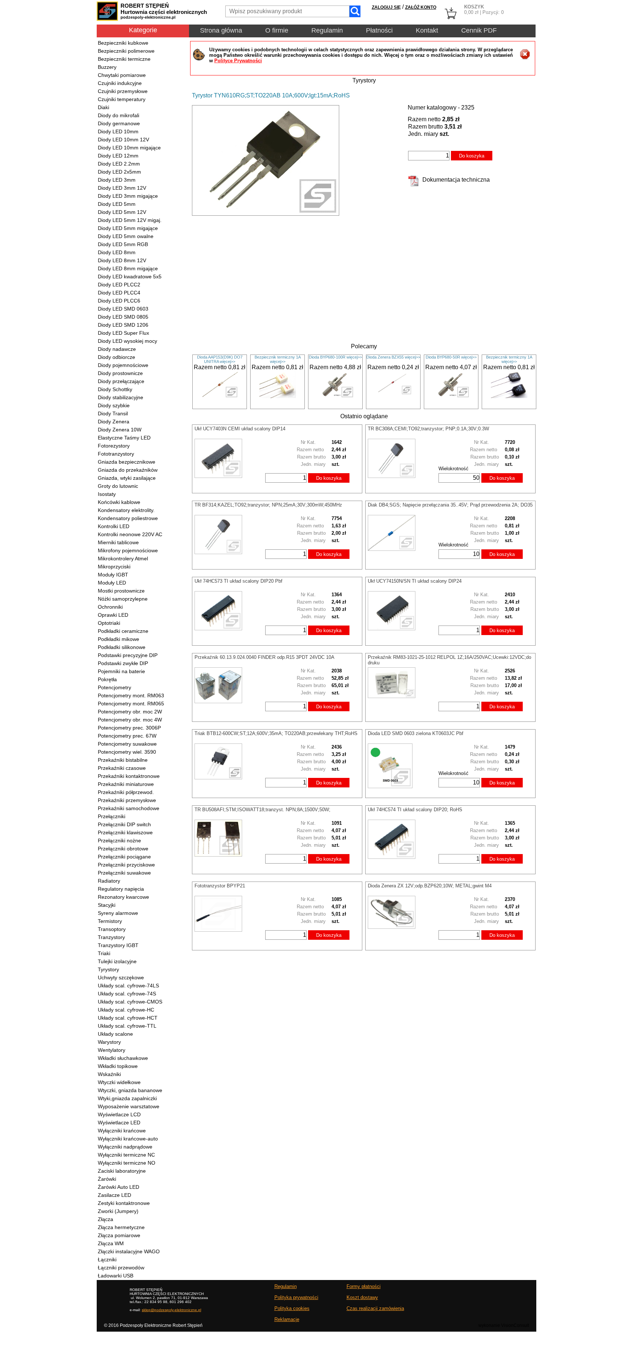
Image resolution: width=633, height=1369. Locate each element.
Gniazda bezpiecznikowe (126, 462)
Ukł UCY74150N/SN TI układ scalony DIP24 (415, 581)
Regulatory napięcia (121, 889)
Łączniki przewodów (121, 1267)
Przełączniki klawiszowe (125, 832)
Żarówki (107, 1179)
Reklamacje (286, 1319)
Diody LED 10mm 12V (123, 139)
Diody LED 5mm (117, 204)
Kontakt (427, 30)
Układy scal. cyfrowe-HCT (128, 1018)
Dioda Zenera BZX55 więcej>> (393, 357)
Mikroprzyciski (114, 567)
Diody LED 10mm (118, 131)
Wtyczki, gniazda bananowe (130, 1090)
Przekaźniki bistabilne (123, 760)
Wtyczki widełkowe (119, 1082)
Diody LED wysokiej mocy (127, 341)
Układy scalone (115, 1034)
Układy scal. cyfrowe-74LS (128, 985)
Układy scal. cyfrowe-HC (126, 1010)
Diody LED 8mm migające (128, 268)
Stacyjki (106, 905)
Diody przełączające (121, 381)
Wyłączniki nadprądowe (125, 1147)
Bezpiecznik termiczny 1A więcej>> (278, 359)
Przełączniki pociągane (124, 857)
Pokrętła (107, 679)
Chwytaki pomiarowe (122, 75)
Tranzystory (111, 937)
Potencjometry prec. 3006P (129, 728)
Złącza (105, 1219)
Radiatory (109, 881)
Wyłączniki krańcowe (122, 1131)
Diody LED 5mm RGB (123, 244)
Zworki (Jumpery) (118, 1211)
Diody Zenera (113, 421)
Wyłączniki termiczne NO (126, 1163)
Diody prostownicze (120, 373)
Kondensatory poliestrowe (128, 518)
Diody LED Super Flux (123, 333)
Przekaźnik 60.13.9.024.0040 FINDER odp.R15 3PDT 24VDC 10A (264, 657)
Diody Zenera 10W (119, 430)
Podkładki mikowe (118, 639)
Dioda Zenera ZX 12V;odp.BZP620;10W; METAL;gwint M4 (430, 885)
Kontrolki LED (113, 526)
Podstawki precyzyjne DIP (128, 655)
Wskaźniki (109, 1074)
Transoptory (112, 929)
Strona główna (221, 30)
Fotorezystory (114, 446)
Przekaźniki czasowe (122, 768)
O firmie (276, 30)
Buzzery (107, 67)
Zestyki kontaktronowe (124, 1203)
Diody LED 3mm (117, 180)
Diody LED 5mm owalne (125, 236)
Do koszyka (471, 156)
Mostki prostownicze (121, 591)
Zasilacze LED (114, 1195)
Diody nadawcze (117, 349)
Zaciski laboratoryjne (122, 1171)
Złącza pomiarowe (119, 1235)
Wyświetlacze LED (119, 1122)
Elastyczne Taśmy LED (124, 438)
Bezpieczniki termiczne (124, 59)
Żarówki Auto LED (118, 1187)
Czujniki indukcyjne (120, 83)
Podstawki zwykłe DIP (123, 663)
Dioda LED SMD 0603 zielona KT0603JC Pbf (415, 733)
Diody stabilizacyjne (120, 397)
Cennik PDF (479, 30)
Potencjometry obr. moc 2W (130, 712)
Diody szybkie (114, 405)
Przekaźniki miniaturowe (126, 784)
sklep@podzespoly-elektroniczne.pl (171, 1310)
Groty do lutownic (118, 486)
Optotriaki (109, 623)
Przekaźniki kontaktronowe (129, 776)
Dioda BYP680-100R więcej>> (335, 357)
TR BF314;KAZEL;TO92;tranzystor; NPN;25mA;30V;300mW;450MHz (268, 505)
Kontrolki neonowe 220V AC (130, 534)
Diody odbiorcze (116, 357)
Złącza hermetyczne (121, 1227)
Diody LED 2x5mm (119, 172)
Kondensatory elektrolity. (126, 510)
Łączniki (107, 1259)
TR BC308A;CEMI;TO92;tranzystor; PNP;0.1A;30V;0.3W (428, 428)
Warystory (109, 1042)
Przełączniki (111, 816)
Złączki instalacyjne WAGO (129, 1251)
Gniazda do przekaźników (128, 470)
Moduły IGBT (113, 575)
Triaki (104, 953)
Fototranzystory (116, 454)
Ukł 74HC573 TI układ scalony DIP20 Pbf (238, 581)
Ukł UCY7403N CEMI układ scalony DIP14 (240, 428)
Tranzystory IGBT (118, 945)
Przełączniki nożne (119, 840)
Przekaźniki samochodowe (128, 808)
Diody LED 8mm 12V (122, 260)
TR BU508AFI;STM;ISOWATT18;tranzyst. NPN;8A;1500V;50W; (262, 809)
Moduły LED (112, 583)
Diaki (103, 107)
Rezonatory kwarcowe (123, 897)
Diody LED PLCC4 (119, 293)
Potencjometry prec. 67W (127, 736)
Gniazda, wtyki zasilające (127, 478)
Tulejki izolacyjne (117, 961)
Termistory (110, 921)
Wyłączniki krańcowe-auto (128, 1139)
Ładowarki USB (115, 1276)
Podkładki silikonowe (121, 647)
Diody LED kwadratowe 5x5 (130, 276)
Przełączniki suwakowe (124, 873)
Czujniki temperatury (121, 99)
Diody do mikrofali (118, 115)
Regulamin (327, 30)
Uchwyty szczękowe (121, 977)
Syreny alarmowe (118, 913)
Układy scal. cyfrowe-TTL (127, 1026)
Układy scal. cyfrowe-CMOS (130, 1002)
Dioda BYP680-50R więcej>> (451, 357)
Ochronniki (110, 607)
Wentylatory (111, 1050)
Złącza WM (111, 1243)
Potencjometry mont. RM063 (131, 695)
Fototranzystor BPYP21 (220, 885)
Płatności (379, 30)
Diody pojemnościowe (123, 365)
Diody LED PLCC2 (119, 284)
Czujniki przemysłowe (123, 91)
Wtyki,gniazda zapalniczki (127, 1098)
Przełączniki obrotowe (123, 849)
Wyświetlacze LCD (119, 1114)
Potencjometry (114, 687)
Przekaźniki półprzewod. (126, 792)
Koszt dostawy (362, 1297)
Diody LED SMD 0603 (123, 309)
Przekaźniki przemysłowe (127, 800)
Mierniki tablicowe (118, 542)
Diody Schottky (115, 389)
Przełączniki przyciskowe (126, 865)
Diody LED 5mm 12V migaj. (130, 220)
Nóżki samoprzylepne (123, 599)
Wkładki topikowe (118, 1066)
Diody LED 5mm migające (128, 228)
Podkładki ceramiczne (123, 631)
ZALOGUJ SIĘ (386, 7)
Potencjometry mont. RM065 (131, 703)
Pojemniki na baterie (121, 671)
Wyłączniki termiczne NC (126, 1155)
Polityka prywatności (296, 1297)
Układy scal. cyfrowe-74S (127, 994)
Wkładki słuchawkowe (123, 1058)
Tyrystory (108, 969)
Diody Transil (113, 413)
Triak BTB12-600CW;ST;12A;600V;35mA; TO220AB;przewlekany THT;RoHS (276, 733)
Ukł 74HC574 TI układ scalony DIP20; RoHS (415, 809)
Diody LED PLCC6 (119, 301)
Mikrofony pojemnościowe (128, 550)
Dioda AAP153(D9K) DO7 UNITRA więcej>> (220, 359)
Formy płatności (364, 1286)
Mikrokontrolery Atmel (123, 558)
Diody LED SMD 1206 (123, 325)
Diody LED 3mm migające (128, 196)
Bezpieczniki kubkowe (123, 43)
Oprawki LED (113, 615)
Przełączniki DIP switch (124, 824)
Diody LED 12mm (118, 156)
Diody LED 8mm (117, 252)
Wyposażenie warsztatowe (128, 1106)
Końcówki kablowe (119, 502)
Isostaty (107, 494)
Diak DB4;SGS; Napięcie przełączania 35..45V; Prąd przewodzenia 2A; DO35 (450, 505)
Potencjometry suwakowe (127, 744)
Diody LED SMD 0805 (123, 317)
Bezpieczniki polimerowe (126, 51)
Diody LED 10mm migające (129, 148)
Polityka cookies (292, 1308)
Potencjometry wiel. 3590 (127, 752)
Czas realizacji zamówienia (375, 1308)
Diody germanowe (119, 123)
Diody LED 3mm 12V (122, 188)
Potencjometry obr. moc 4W (130, 720)
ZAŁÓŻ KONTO (420, 7)
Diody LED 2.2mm (119, 164)
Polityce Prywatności (238, 60)
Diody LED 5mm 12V (122, 212)
